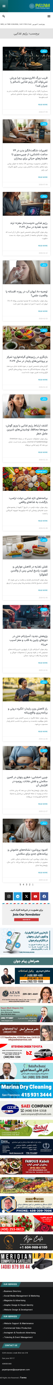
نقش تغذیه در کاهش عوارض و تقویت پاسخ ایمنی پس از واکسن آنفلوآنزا (29, 571)
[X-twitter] (26, 896)
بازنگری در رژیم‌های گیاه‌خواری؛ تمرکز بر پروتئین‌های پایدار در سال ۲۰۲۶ (27, 359)
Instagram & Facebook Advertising (20, 1332)
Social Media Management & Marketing (22, 1296)
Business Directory (12, 1291)
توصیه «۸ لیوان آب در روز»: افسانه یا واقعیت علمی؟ (27, 293)
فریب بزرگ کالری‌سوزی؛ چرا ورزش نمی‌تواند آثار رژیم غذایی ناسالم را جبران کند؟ (29, 82)
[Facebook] (44, 896)
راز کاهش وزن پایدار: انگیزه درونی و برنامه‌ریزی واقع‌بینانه (28, 711)
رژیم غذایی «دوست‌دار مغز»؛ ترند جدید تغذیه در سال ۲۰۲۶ (29, 225)
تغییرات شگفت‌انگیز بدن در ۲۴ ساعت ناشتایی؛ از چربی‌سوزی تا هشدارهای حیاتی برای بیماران (30, 154)
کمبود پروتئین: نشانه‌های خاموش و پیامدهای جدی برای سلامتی (28, 852)
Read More (43, 105)
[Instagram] (9, 896)
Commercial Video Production (17, 1328)
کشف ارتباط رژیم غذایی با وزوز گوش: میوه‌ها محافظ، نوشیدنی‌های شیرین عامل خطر (27, 429)
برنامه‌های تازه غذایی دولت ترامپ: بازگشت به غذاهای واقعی (28, 500)
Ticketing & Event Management (18, 1337)
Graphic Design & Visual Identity (18, 1305)
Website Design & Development (18, 1309)
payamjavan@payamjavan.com (16, 1369)
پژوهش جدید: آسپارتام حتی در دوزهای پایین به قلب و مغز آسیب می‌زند (29, 640)
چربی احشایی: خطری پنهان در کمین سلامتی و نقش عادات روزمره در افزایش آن (27, 781)
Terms (23, 1377)
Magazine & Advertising (14, 1300)
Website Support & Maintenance (19, 1323)
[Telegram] (18, 896)
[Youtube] (35, 896)
